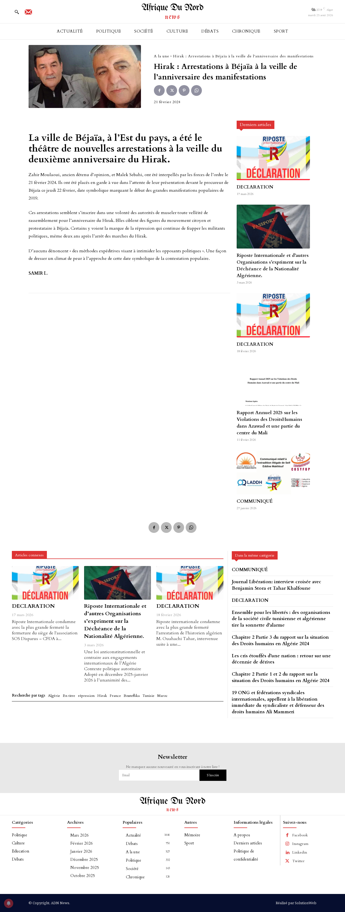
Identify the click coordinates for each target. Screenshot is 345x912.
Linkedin (299, 852)
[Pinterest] (184, 90)
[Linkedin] (287, 852)
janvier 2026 (81, 851)
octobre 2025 (82, 875)
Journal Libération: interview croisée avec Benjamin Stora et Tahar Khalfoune (276, 585)
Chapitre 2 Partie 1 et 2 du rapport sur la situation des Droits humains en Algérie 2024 (280, 677)
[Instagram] (287, 844)
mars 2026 (79, 835)
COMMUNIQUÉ (255, 501)
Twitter (298, 861)
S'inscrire (213, 775)
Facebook (300, 835)
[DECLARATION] (273, 158)
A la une (161, 56)
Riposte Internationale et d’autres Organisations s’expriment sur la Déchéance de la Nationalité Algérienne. (273, 265)
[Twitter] (171, 90)
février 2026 (81, 843)
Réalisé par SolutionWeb (296, 902)
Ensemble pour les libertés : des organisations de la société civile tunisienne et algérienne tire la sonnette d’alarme (281, 618)
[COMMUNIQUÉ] (273, 472)
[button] (17, 12)
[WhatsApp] (196, 90)
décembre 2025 (84, 859)
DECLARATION (255, 187)
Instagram (300, 843)
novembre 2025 (84, 867)
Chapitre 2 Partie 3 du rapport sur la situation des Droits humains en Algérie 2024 (280, 640)
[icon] (28, 14)
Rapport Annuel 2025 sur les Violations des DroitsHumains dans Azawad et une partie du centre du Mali (269, 423)
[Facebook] (159, 90)
